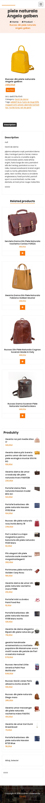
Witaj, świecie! (11, 760)
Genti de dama (21, 99)
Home (15, 21)
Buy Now (10, 90)
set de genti (25, 107)
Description (10, 124)
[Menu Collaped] (41, 4)
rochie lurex (14, 107)
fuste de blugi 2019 (30, 102)
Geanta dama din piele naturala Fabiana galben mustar (22, 296)
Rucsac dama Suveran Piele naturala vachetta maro (22, 404)
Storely (22, 796)
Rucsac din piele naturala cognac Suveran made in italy (22, 350)
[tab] (10, 125)
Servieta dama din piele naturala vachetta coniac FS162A (22, 242)
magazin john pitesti (14, 105)
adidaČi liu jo (15, 102)
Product (28, 21)
